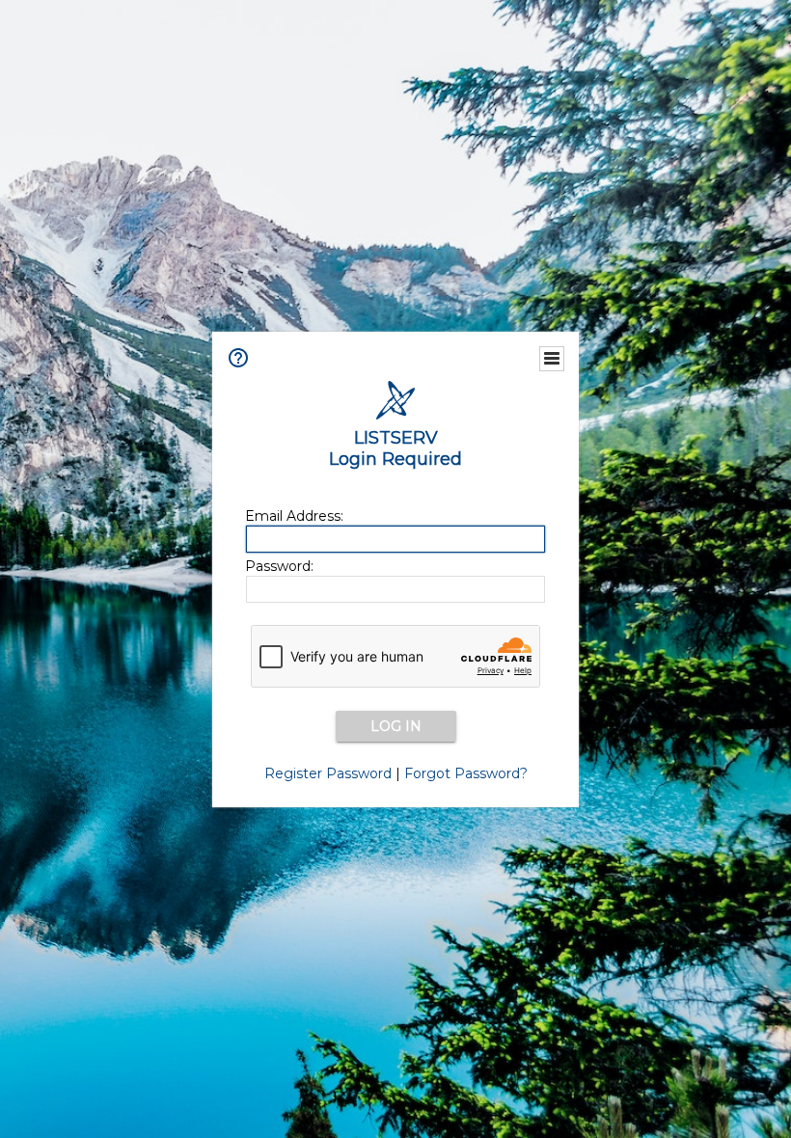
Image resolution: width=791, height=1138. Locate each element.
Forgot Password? (466, 773)
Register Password (328, 773)
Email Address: (294, 516)
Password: (279, 566)
